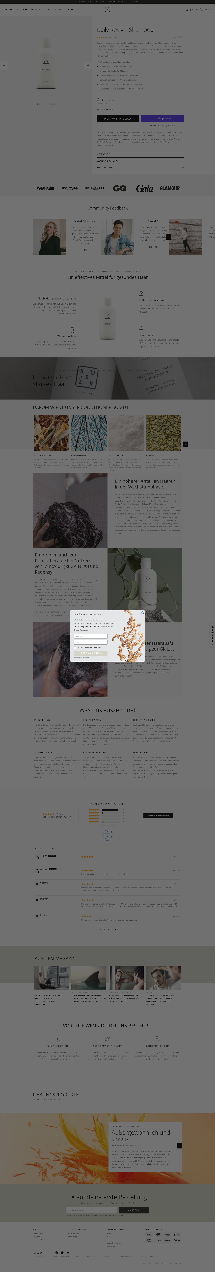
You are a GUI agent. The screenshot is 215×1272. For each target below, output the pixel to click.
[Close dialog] (142, 612)
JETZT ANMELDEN (90, 653)
